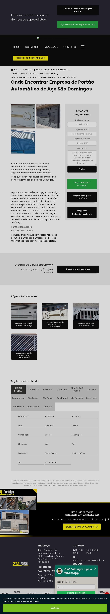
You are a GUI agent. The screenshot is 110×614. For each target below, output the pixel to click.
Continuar (55, 608)
